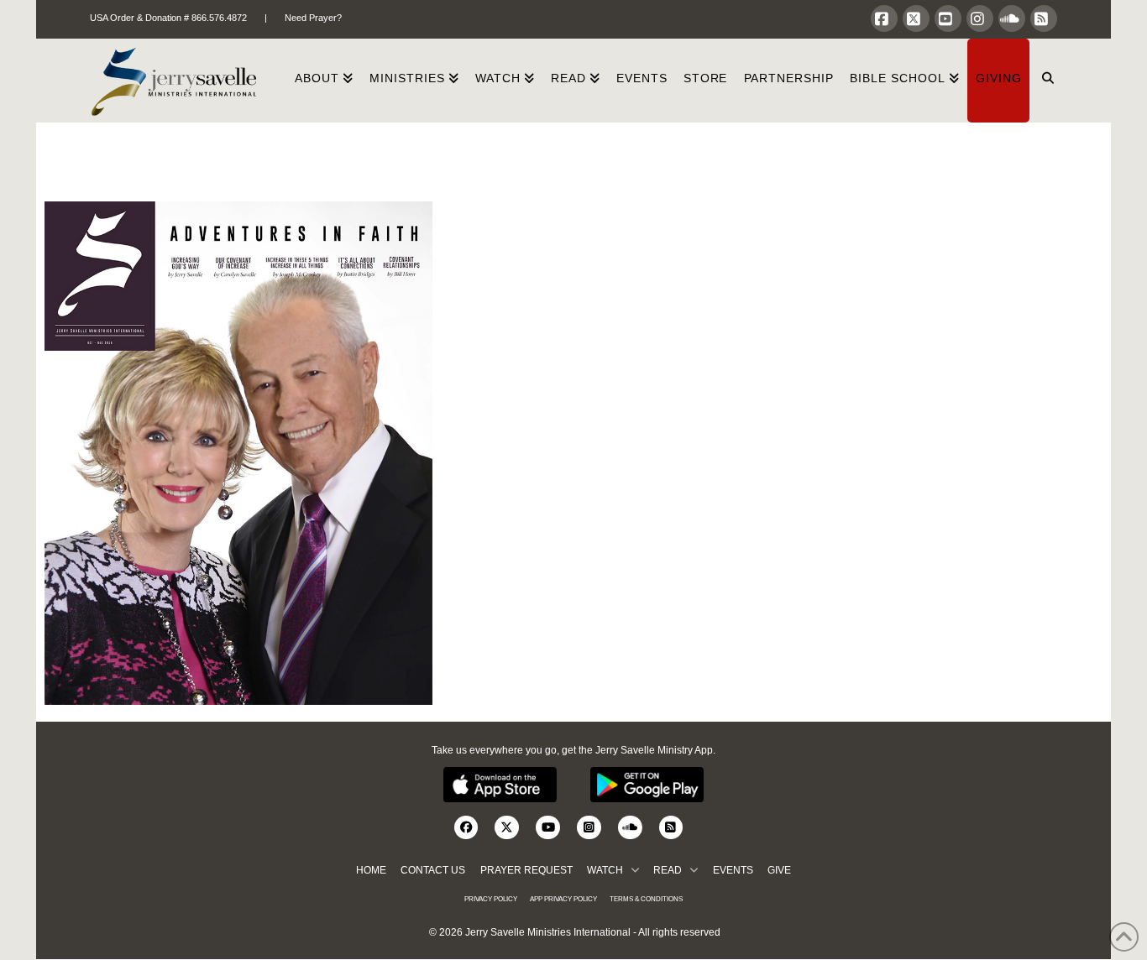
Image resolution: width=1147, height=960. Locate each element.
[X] (916, 18)
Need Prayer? (313, 18)
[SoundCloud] (1011, 18)
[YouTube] (948, 18)
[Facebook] (884, 18)
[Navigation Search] (1043, 81)
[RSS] (1043, 18)
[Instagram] (979, 18)
